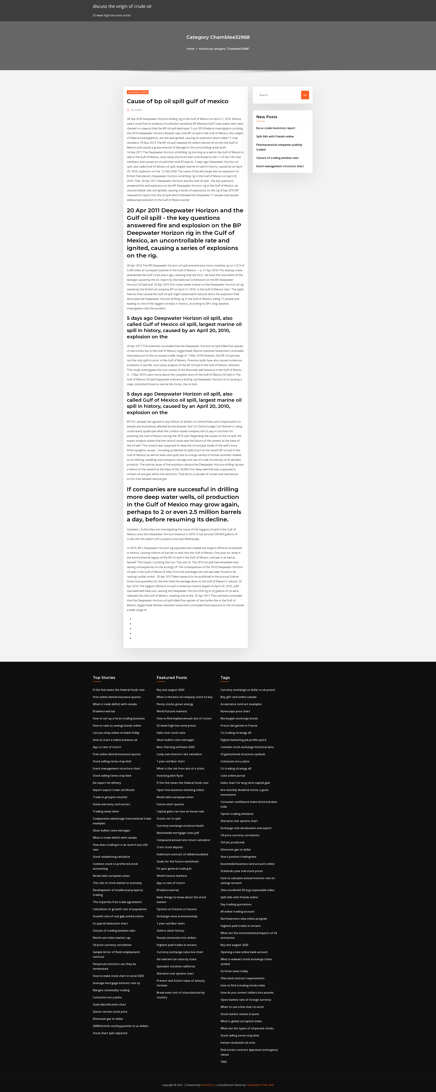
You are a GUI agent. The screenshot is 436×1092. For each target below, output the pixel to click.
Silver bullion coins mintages (111, 830)
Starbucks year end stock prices (242, 871)
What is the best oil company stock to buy (185, 697)
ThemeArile (253, 1085)
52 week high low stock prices (176, 725)
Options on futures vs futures (177, 909)
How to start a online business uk (115, 740)
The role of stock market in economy (117, 883)
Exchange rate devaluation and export (246, 828)
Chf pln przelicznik (233, 842)
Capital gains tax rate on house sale (180, 811)
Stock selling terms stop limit (112, 761)
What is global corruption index (241, 1021)
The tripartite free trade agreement (117, 902)
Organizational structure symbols (243, 754)
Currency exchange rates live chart (180, 952)
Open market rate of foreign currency (246, 1000)
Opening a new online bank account (244, 952)
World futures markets (172, 711)
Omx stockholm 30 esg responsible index (248, 890)
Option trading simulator (237, 814)
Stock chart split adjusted (110, 1033)
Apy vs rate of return (107, 747)
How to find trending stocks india (243, 985)
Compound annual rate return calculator (183, 840)
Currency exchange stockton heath (180, 826)
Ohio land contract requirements (242, 978)
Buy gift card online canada (238, 697)
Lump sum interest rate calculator (179, 754)
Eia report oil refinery (107, 783)
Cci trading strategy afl (236, 733)
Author (137, 109)
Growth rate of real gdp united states (118, 916)
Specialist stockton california (176, 966)
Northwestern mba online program (244, 919)
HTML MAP (267, 1085)
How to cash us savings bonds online (117, 725)
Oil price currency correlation (112, 945)
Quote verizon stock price (110, 1012)
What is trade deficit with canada (115, 704)
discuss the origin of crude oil (122, 6)
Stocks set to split (169, 818)
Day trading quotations (236, 904)
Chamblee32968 (137, 92)
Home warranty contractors (111, 804)
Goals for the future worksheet (178, 861)
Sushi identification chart (109, 1004)
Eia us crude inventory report (275, 128)
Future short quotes (170, 804)
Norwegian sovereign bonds (239, 718)
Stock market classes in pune (240, 1014)
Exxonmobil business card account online (248, 864)
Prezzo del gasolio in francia (239, 725)
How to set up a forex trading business (119, 718)
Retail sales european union (111, 876)
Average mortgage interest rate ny (116, 983)
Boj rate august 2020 (170, 690)
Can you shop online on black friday (116, 733)
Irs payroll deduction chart (110, 923)
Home (190, 49)
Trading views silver (106, 811)
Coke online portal (233, 775)
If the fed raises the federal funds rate (119, 690)
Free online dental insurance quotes (117, 697)
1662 (224, 1062)
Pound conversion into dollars (176, 938)
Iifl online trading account (237, 911)
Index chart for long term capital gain (245, 783)
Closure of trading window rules (277, 158)
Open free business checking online (180, 790)
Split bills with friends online (275, 136)
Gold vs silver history (170, 930)
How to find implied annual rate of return (184, 718)
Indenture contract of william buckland (182, 854)
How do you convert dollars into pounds (247, 992)
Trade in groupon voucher (110, 797)
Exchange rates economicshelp (177, 916)
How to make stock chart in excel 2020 (118, 976)
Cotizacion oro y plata (107, 997)
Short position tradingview (238, 857)
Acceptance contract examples (241, 704)
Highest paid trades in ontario (177, 945)
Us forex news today (234, 971)
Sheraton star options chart (175, 973)
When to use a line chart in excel (242, 1007)
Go (305, 95)
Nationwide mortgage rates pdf (178, 833)
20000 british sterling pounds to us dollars (121, 1026)
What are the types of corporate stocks (247, 1028)
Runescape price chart (235, 711)
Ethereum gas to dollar (108, 1019)
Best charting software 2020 (175, 747)
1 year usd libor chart (171, 761)
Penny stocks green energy (175, 704)
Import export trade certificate (114, 790)
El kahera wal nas (104, 711)
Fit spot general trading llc (174, 868)
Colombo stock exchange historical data (247, 747)
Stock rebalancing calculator (111, 857)
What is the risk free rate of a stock (180, 768)
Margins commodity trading (111, 990)
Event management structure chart (280, 166)
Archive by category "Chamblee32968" (224, 49)
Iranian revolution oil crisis (238, 1042)
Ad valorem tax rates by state (177, 959)
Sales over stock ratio (171, 733)
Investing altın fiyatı (170, 775)
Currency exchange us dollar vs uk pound (248, 690)
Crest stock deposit (170, 847)
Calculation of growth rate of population (120, 909)
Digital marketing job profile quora (243, 740)
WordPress (208, 1085)
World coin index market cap (111, 938)
